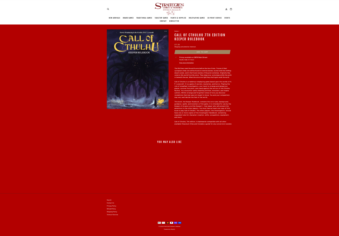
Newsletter (174, 21)
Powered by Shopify (169, 229)
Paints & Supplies (178, 18)
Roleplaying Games (197, 18)
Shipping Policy (112, 211)
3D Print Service (214, 18)
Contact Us (110, 203)
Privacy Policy (111, 206)
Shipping (177, 46)
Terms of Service (112, 214)
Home (176, 31)
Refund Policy (111, 209)
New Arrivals (114, 18)
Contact (163, 21)
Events (227, 18)
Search (109, 200)
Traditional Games (144, 18)
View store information (186, 63)
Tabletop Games (161, 18)
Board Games (128, 18)
